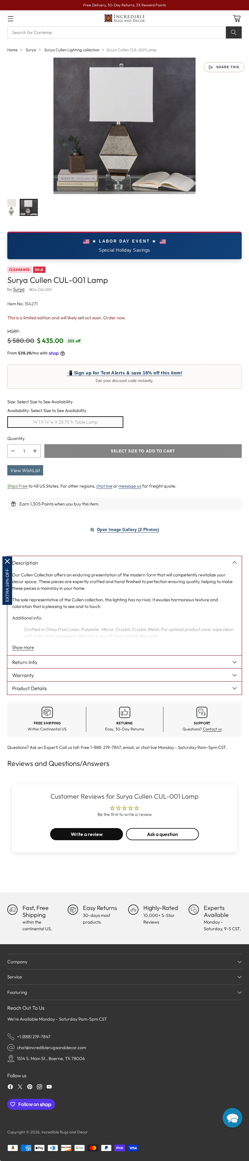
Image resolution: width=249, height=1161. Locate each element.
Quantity (16, 438)
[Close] (7, 561)
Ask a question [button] (162, 834)
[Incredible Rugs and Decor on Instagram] (39, 1087)
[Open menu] (10, 18)
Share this (227, 67)
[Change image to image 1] (11, 207)
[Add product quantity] (34, 451)
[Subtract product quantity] (13, 451)
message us (129, 486)
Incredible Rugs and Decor (65, 1131)
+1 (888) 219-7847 (33, 1036)
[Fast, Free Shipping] (12, 909)
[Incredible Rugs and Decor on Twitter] (20, 1087)
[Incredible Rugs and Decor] (124, 18)
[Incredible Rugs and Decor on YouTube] (49, 1087)
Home (12, 49)
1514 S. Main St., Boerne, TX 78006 (51, 1058)
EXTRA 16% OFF (7, 585)
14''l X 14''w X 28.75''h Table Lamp (65, 422)
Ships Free (17, 486)
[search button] (234, 32)
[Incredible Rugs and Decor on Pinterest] (29, 1087)
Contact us (212, 728)
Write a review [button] (87, 834)
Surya (31, 49)
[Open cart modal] (236, 18)
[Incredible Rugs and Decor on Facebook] (10, 1087)
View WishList (25, 470)
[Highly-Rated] (133, 909)
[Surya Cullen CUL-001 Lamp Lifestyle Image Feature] (124, 126)
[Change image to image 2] (28, 207)
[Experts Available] (194, 909)
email (128, 747)
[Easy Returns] (73, 909)
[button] (232, 1118)
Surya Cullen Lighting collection (71, 49)
